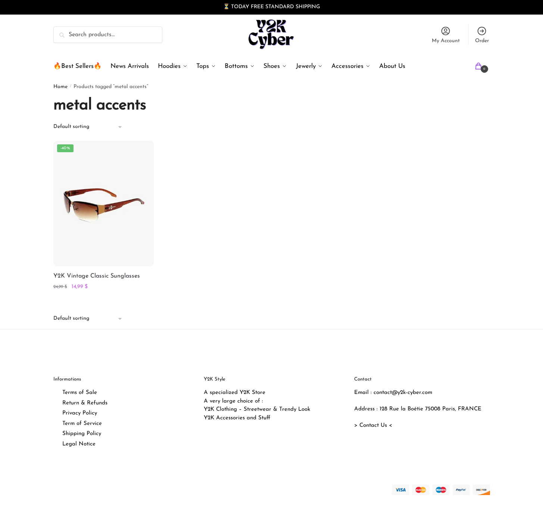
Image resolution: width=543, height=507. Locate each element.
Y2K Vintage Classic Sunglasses (96, 276)
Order (482, 41)
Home (60, 87)
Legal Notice (79, 444)
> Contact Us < (373, 425)
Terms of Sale (79, 392)
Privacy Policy (79, 413)
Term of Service (82, 423)
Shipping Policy (81, 433)
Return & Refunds (84, 403)
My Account (446, 41)
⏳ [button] (226, 7)
